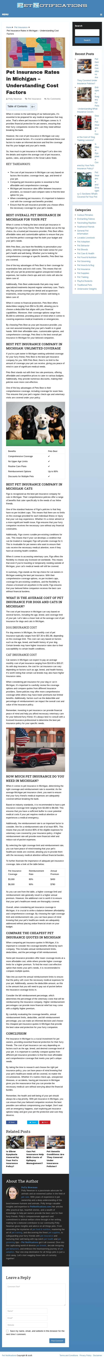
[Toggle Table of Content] (31, 107)
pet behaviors (12, 1249)
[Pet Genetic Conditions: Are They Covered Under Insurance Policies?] (56, 1142)
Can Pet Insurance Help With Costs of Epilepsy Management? (35, 1157)
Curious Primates (85, 215)
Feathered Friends (85, 227)
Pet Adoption (83, 241)
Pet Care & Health (85, 253)
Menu (5, 14)
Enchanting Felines (86, 219)
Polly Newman (15, 99)
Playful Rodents (84, 281)
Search (78, 26)
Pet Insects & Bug (85, 265)
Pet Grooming (83, 261)
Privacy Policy (86, 1355)
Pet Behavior (83, 245)
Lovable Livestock (86, 238)
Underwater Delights (87, 289)
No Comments (54, 99)
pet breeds (41, 1245)
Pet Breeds (82, 249)
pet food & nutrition (41, 1229)
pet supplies (54, 1232)
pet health (48, 1239)
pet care (25, 1197)
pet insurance (46, 1236)
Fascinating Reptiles (86, 223)
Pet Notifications (9, 1355)
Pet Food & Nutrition (86, 257)
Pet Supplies (83, 273)
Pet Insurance (34, 99)
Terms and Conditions (68, 1355)
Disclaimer (97, 1355)
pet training (17, 1232)
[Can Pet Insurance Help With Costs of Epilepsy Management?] (35, 1142)
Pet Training (82, 277)
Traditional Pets (84, 285)
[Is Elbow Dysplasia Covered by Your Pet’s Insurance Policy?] (15, 1142)
